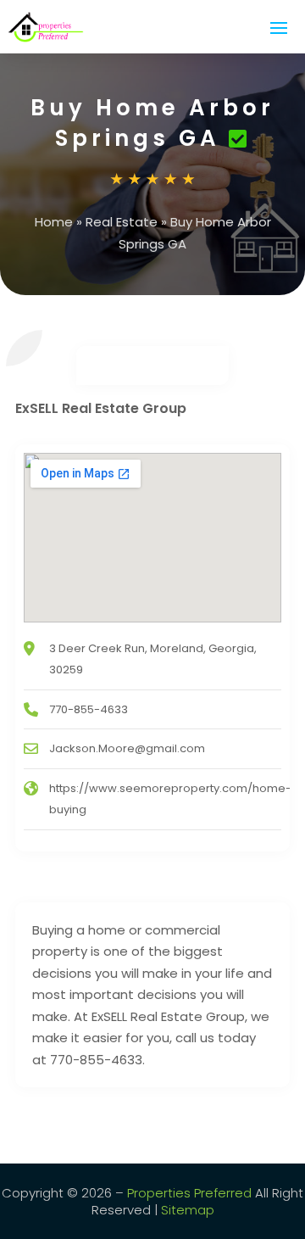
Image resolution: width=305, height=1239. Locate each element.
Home (54, 222)
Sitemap (187, 1210)
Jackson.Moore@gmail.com (127, 748)
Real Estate (122, 222)
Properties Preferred (189, 1193)
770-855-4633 (88, 709)
